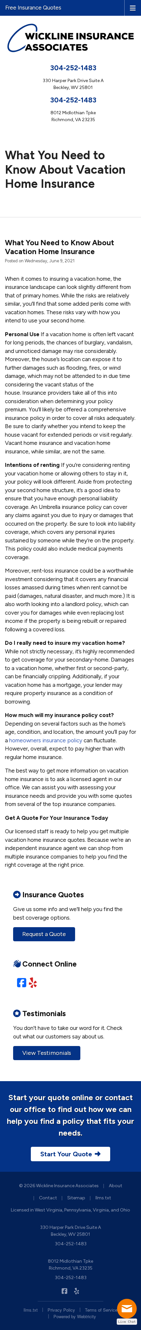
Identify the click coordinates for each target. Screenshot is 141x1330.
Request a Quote (44, 934)
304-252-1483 (73, 68)
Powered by (74, 1316)
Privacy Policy (61, 1310)
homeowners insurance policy (45, 740)
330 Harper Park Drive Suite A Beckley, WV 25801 (70, 1231)
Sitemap (76, 1198)
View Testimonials (46, 1053)
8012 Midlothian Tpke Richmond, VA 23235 (70, 1264)
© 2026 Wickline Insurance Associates (59, 1185)
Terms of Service (101, 1310)
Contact (48, 1198)
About (115, 1185)
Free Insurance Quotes (33, 7)
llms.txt (103, 1198)
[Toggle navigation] (133, 7)
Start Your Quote (66, 1154)
